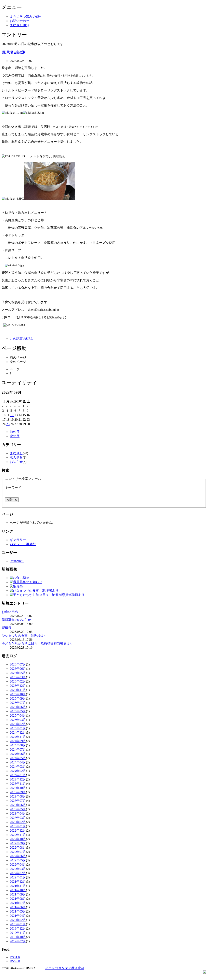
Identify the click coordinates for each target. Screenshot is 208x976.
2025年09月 (18, 698)
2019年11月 (18, 932)
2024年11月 (18, 736)
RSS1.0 (15, 957)
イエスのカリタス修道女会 (64, 968)
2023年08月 (18, 796)
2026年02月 (18, 681)
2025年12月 (18, 685)
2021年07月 (18, 903)
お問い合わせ (19, 21)
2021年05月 (18, 911)
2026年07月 (18, 664)
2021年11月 (18, 886)
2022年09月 (18, 843)
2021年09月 (18, 894)
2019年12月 (18, 928)
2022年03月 (18, 869)
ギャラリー (18, 540)
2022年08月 (18, 847)
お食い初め (10, 612)
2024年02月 (18, 771)
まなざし (16, 453)
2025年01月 (18, 728)
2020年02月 (18, 920)
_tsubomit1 (17, 561)
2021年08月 (18, 898)
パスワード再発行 (23, 544)
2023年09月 (18, 792)
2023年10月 (18, 788)
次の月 (15, 436)
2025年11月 (18, 690)
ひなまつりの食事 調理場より (24, 635)
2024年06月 (18, 754)
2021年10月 (18, 890)
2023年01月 (18, 826)
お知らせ (16, 461)
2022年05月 (18, 860)
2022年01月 (18, 877)
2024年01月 (18, 775)
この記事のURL (21, 338)
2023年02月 (18, 822)
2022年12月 (18, 830)
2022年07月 (18, 851)
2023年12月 (18, 779)
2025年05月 (18, 711)
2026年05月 (18, 673)
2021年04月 (18, 915)
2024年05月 (18, 758)
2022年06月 (18, 856)
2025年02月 (18, 724)
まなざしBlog (19, 25)
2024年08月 (18, 745)
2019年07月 (18, 941)
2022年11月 (18, 834)
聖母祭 (6, 627)
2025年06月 (18, 707)
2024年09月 (18, 741)
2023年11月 (18, 783)
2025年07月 (18, 702)
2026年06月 (18, 668)
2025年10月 (18, 694)
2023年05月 (18, 809)
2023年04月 (18, 813)
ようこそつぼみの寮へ (26, 16)
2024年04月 (18, 762)
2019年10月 (18, 937)
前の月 (15, 431)
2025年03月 (18, 719)
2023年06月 (18, 805)
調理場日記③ (13, 52)
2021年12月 (18, 881)
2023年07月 (18, 800)
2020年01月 (18, 924)
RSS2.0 (15, 961)
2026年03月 (18, 677)
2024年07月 (18, 749)
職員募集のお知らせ (16, 619)
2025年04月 (18, 715)
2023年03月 (18, 817)
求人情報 (16, 457)
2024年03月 (18, 766)
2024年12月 (18, 732)
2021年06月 (18, 907)
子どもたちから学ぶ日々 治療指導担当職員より (37, 643)
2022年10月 (18, 839)
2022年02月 (18, 873)
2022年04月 (18, 864)
